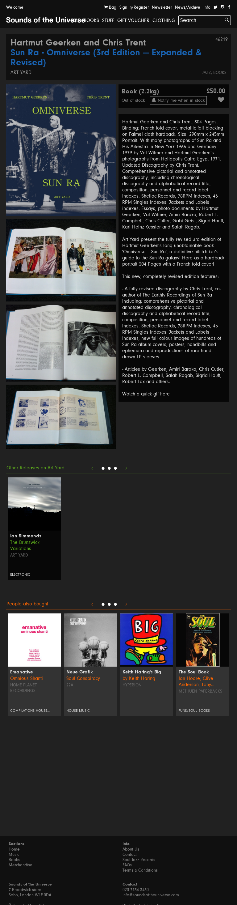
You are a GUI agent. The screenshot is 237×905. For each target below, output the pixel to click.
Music (74, 20)
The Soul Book (194, 672)
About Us (131, 849)
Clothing (163, 20)
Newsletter (162, 7)
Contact (130, 854)
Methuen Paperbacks (200, 691)
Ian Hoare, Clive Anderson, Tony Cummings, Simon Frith (202, 682)
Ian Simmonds (25, 536)
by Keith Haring (139, 678)
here (165, 394)
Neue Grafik (79, 672)
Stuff (108, 20)
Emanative (21, 672)
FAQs (127, 865)
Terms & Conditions (140, 870)
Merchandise (20, 865)
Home (14, 849)
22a (69, 685)
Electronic (20, 575)
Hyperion (132, 685)
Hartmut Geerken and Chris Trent (78, 43)
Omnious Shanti (26, 678)
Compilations (22, 711)
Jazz (206, 72)
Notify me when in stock (180, 100)
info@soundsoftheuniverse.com (151, 895)
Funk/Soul (188, 711)
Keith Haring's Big (142, 672)
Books (91, 20)
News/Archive (187, 7)
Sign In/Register (134, 7)
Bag (112, 7)
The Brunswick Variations (25, 545)
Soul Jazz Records (139, 859)
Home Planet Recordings (23, 688)
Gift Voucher (133, 20)
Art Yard (20, 72)
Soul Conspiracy (83, 678)
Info (206, 7)
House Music (78, 711)
